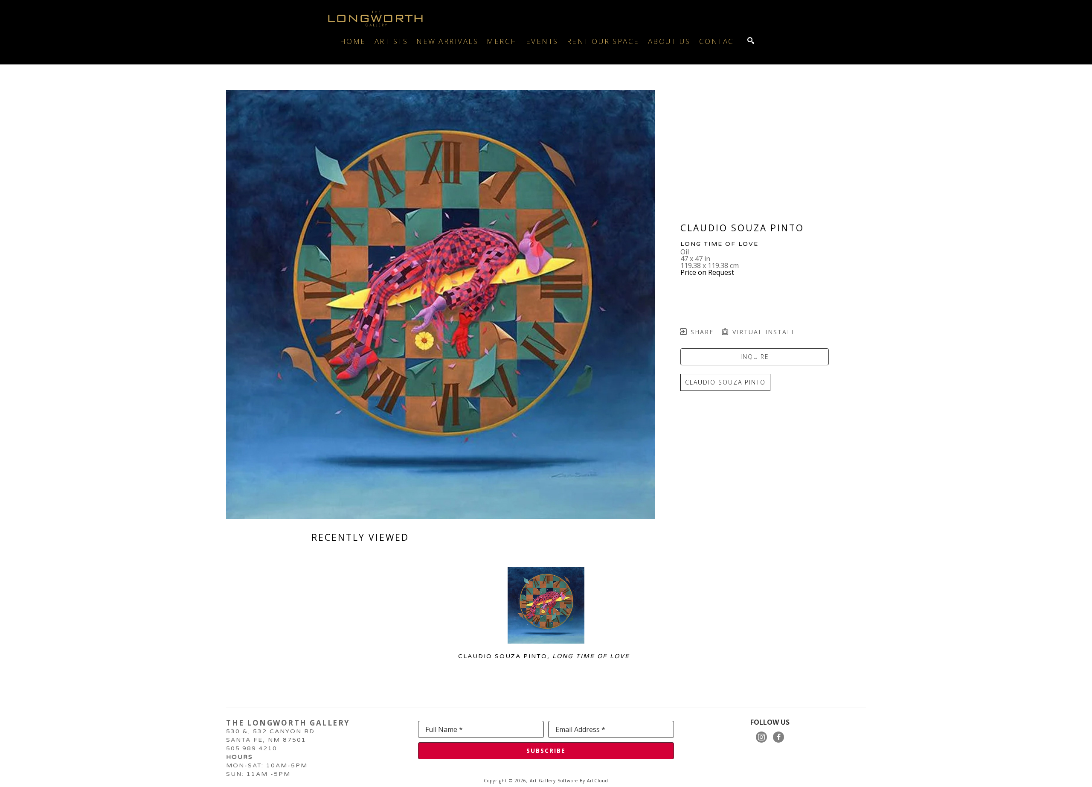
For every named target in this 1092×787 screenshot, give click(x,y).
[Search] (750, 40)
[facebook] (778, 737)
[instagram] (761, 737)
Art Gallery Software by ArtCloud (569, 781)
